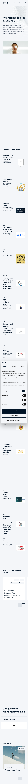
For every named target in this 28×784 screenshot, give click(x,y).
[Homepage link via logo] (5, 3)
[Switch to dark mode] (18, 3)
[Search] (14, 3)
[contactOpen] (14, 725)
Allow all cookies (14, 410)
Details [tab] (14, 366)
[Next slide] (23, 605)
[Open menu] (25, 3)
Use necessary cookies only (14, 420)
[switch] (24, 395)
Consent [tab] (5, 366)
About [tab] (23, 366)
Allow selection (14, 415)
